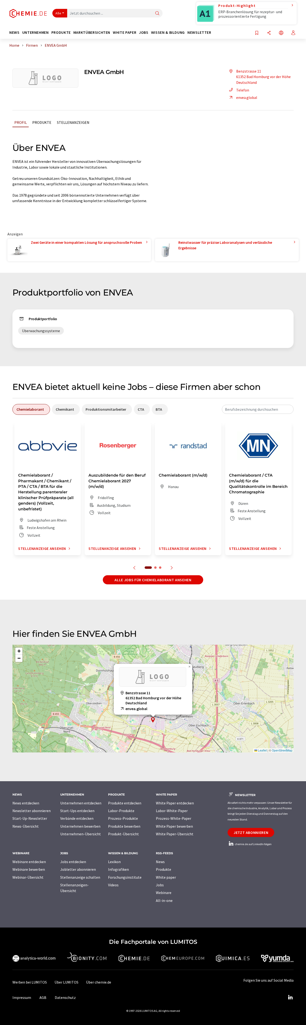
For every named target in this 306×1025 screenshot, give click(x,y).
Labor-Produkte (121, 810)
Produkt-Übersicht (123, 833)
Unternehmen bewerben (80, 826)
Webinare (163, 892)
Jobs (160, 885)
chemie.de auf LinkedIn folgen (253, 844)
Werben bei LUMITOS (29, 982)
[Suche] (157, 13)
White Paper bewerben (174, 826)
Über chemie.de (98, 982)
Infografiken (118, 869)
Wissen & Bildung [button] (168, 32)
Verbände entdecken (76, 818)
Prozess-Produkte (123, 818)
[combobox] (258, 409)
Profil (20, 122)
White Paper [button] (124, 32)
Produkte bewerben (124, 826)
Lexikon (114, 861)
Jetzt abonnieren (251, 832)
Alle (58, 13)
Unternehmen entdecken (80, 803)
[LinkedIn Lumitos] (290, 997)
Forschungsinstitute (125, 877)
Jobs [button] (143, 32)
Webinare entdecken (29, 861)
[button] (153, 720)
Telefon (242, 90)
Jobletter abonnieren (78, 869)
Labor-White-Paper (172, 810)
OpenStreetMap (282, 750)
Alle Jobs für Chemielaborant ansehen (153, 579)
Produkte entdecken (124, 803)
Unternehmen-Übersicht (80, 833)
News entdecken (25, 803)
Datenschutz (65, 997)
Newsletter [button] (199, 32)
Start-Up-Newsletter (29, 818)
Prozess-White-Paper (173, 818)
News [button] (14, 32)
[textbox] (257, 409)
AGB (42, 997)
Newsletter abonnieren (31, 810)
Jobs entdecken (73, 861)
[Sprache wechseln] (281, 33)
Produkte (41, 122)
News (160, 861)
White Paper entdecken (175, 803)
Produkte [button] (61, 32)
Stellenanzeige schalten (80, 877)
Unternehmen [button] (35, 32)
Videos (113, 885)
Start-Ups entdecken (77, 810)
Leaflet (262, 750)
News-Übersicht (25, 826)
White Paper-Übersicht (174, 833)
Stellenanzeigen (73, 122)
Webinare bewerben (28, 869)
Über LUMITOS (66, 982)
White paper (166, 877)
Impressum (21, 997)
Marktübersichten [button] (91, 32)
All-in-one (164, 900)
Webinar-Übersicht (28, 877)
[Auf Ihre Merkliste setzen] (256, 33)
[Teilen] (269, 33)
